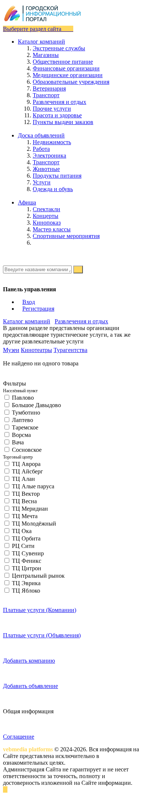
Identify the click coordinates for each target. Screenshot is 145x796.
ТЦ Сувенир (28, 553)
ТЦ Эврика (26, 583)
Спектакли (46, 209)
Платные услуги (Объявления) (42, 635)
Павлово (23, 397)
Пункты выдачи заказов (63, 122)
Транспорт (46, 95)
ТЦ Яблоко (26, 590)
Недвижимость (52, 142)
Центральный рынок (38, 576)
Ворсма (21, 435)
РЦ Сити (23, 546)
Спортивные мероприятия (66, 236)
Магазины (46, 55)
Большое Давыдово (36, 405)
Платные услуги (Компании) (39, 610)
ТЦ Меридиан (30, 508)
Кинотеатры (36, 350)
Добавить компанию (29, 660)
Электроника (49, 155)
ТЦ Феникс (26, 561)
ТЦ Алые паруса (33, 486)
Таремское (25, 427)
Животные (46, 169)
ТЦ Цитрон (26, 568)
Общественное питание (63, 61)
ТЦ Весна (24, 501)
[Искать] (78, 269)
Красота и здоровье (57, 115)
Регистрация (38, 308)
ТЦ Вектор (26, 494)
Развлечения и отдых (59, 102)
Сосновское (27, 450)
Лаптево (22, 420)
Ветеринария (49, 88)
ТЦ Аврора (26, 464)
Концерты (45, 216)
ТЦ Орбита (26, 538)
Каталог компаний (26, 321)
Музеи (11, 350)
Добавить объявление (30, 686)
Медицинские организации (68, 75)
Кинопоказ (47, 222)
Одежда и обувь (53, 189)
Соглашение (18, 736)
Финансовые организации (66, 68)
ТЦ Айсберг (27, 471)
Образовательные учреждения (71, 82)
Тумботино (26, 412)
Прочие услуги (52, 108)
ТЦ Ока (22, 531)
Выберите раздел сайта (33, 29)
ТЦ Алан (23, 479)
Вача (18, 442)
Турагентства (70, 350)
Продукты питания (57, 175)
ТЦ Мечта (25, 516)
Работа (41, 149)
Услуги (42, 182)
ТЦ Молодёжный (34, 523)
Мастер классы (52, 229)
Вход (28, 302)
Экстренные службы (59, 48)
